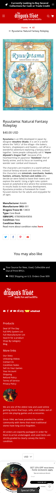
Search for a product (13, 337)
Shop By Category (11, 341)
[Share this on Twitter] (6, 237)
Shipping (7, 374)
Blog (5, 344)
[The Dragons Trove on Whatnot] (32, 311)
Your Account (9, 371)
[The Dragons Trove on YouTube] (14, 311)
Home (24, 27)
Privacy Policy (9, 383)
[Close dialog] (54, 463)
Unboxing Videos (11, 358)
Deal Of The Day (11, 328)
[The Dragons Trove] (28, 16)
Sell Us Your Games (12, 368)
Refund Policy (10, 377)
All (33, 27)
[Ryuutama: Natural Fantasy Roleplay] (28, 74)
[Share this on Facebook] (13, 237)
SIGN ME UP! (42, 482)
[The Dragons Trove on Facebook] (7, 311)
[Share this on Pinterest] (20, 237)
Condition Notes (11, 365)
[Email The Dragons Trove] (4, 311)
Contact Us (8, 361)
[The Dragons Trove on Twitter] (11, 311)
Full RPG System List (13, 331)
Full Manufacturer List (14, 334)
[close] (53, 4)
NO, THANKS (42, 486)
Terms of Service (11, 380)
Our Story (8, 355)
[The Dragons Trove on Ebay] (20, 313)
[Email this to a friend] (28, 237)
